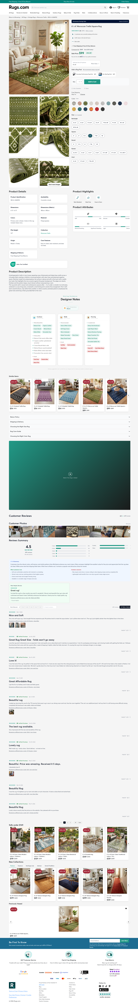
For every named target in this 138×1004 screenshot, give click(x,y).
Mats (83, 13)
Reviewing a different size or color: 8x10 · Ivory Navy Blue (23, 794)
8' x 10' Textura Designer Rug (18, 895)
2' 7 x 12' (113, 152)
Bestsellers (41, 995)
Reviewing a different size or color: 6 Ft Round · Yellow (23, 708)
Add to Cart (92, 82)
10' (102, 135)
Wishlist (123, 7)
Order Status (125, 1)
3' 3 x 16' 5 (122, 152)
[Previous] (10, 395)
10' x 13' (122, 122)
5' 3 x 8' (90, 122)
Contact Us (72, 982)
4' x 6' (81, 122)
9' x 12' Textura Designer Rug (91, 895)
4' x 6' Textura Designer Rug (42, 895)
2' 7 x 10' (105, 152)
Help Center (72, 989)
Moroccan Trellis (42, 17)
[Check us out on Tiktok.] (106, 986)
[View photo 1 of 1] (11, 711)
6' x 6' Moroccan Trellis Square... (116, 406)
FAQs (70, 987)
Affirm (40, 993)
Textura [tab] (12, 866)
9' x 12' (114, 122)
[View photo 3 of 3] (23, 625)
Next (80, 822)
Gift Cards (41, 984)
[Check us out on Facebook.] (100, 986)
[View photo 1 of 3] (11, 625)
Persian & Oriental (22, 13)
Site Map (41, 991)
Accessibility (72, 995)
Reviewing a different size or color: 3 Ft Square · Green (23, 751)
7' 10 (96, 135)
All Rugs (11, 13)
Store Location (42, 989)
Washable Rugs (34, 13)
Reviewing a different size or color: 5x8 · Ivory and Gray (23, 769)
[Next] (128, 395)
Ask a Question (77, 88)
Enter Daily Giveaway (44, 999)
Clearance (126, 13)
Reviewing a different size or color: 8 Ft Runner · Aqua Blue (24, 621)
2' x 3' (74, 122)
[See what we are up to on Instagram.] (103, 986)
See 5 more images (54, 184)
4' (78, 135)
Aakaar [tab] (39, 866)
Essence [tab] (20, 866)
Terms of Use (13, 991)
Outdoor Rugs (57, 13)
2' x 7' (90, 152)
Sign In (114, 7)
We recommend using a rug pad (91, 69)
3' (73, 135)
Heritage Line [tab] (30, 866)
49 (75, 822)
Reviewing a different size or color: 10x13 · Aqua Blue (22, 647)
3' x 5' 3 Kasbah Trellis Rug (17, 406)
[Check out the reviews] (105, 995)
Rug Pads (76, 13)
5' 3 (84, 135)
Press (70, 997)
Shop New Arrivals (69, 1)
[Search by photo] (32, 7)
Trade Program (43, 997)
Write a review (89, 30)
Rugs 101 (71, 991)
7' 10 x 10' (105, 122)
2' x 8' (97, 152)
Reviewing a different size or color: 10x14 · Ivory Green (22, 732)
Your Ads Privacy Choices (17, 995)
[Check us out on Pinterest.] (110, 986)
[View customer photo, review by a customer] (14, 531)
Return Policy (72, 993)
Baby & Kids (67, 13)
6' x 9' (97, 122)
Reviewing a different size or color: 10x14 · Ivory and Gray (23, 668)
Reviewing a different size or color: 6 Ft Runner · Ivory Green (24, 687)
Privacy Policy (120, 944)
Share (87, 88)
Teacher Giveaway (43, 1001)
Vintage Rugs (32, 17)
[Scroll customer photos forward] (129, 531)
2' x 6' (82, 152)
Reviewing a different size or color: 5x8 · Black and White (25, 598)
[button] (66, 22)
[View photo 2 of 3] (17, 625)
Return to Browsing (14, 17)
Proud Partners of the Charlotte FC (48, 982)
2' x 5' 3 (75, 152)
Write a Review (126, 607)
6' (90, 135)
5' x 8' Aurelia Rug (88, 854)
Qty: (74, 82)
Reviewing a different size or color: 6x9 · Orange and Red (23, 813)
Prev (61, 822)
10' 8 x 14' (75, 127)
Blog (40, 987)
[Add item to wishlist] (29, 381)
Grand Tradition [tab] (49, 866)
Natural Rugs (46, 13)
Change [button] (82, 94)
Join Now (124, 941)
